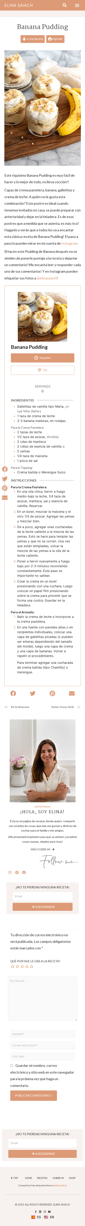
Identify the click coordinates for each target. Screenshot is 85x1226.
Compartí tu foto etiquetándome (42, 1185)
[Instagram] (9, 872)
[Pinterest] (17, 872)
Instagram (69, 243)
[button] (77, 5)
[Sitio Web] (42, 1057)
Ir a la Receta (34, 39)
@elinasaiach (47, 278)
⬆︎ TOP (14, 1178)
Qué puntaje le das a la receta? (35, 961)
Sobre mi (58, 1178)
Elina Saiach (18, 5)
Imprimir (57, 39)
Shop (72, 1178)
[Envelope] (49, 1211)
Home (28, 1178)
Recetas (42, 1178)
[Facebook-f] (35, 1211)
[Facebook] (24, 872)
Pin (44, 370)
